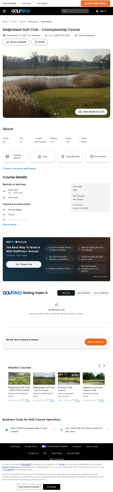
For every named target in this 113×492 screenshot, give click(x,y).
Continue (51, 487)
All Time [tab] (66, 293)
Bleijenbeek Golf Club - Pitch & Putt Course (19, 389)
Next (104, 365)
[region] (56, 476)
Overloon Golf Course (65, 389)
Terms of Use (92, 446)
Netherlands (33, 22)
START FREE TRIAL (95, 3)
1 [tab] (55, 113)
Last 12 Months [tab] (101, 293)
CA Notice (76, 446)
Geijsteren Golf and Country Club (92, 389)
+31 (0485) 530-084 (59, 35)
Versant (26, 464)
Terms (62, 464)
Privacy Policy (31, 446)
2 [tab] (57, 113)
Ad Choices (15, 446)
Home (5, 22)
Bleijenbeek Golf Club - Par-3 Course (44, 389)
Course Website (86, 35)
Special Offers (73, 453)
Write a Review (96, 341)
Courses (13, 22)
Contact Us (33, 453)
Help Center (57, 453)
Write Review (27, 400)
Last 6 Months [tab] (83, 293)
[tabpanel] (56, 83)
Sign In (103, 11)
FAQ (45, 453)
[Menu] (4, 11)
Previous (100, 365)
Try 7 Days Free (23, 264)
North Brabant (46, 22)
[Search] (65, 11)
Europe (22, 22)
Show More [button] (9, 224)
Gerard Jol (77, 208)
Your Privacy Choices (57, 446)
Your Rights (8, 469)
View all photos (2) (93, 111)
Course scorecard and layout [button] (19, 168)
